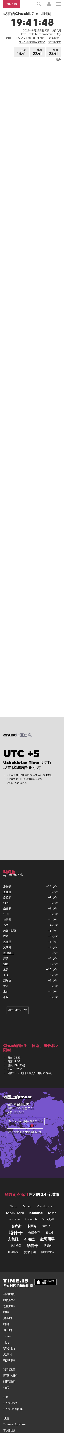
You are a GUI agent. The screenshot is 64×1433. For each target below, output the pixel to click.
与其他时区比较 (17, 1010)
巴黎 (21, 52)
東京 (53, 52)
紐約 (6, 903)
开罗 (6, 958)
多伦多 (7, 897)
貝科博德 (13, 1252)
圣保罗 (7, 908)
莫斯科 (7, 947)
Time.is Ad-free (14, 1424)
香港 (6, 986)
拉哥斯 (7, 919)
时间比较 (9, 1300)
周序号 (7, 1354)
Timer (7, 1336)
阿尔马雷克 (47, 1252)
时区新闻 (9, 1381)
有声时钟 (9, 1360)
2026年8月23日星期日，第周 (42, 30)
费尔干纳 (30, 1252)
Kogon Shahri (15, 1213)
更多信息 (54, 38)
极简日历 (9, 1348)
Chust (13, 1206)
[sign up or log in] (49, 5)
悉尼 (6, 997)
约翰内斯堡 (9, 930)
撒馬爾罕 (47, 1239)
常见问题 (9, 1430)
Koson (52, 1213)
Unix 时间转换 (13, 1409)
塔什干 (16, 1232)
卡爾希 (32, 1226)
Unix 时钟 (10, 1403)
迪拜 (6, 963)
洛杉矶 (7, 886)
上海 (6, 975)
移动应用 (9, 1369)
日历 (6, 1342)
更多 (58, 59)
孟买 (6, 969)
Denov (27, 1206)
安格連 (49, 1232)
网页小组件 (10, 1375)
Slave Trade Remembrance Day (40, 34)
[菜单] (58, 4)
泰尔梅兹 (16, 1245)
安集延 (13, 1239)
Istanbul (8, 952)
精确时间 (9, 1294)
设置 (6, 1418)
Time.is (12, 4)
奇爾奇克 (34, 1232)
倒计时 (7, 1330)
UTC (6, 914)
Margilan (14, 1219)
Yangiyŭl (48, 1219)
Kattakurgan (45, 1206)
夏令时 (7, 1318)
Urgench (31, 1219)
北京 (37, 52)
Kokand (36, 1213)
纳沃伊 (48, 1245)
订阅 (6, 1388)
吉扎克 (47, 1226)
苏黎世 (7, 941)
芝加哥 (7, 891)
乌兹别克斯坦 (16, 1194)
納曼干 (32, 1245)
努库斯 (16, 1226)
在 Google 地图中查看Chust (25, 1121)
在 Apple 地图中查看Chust (24, 1132)
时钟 (6, 1324)
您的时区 (9, 1306)
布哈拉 (29, 1239)
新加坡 (7, 980)
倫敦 (6, 925)
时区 (6, 1312)
